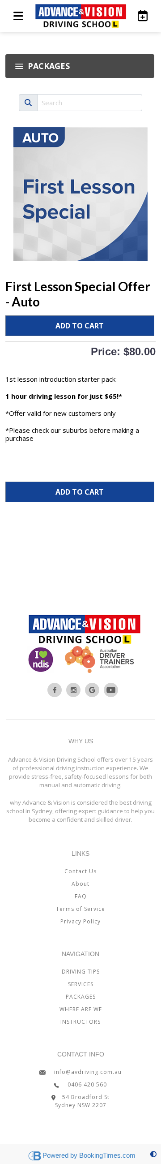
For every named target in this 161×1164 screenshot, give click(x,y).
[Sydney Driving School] (54, 690)
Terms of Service (80, 909)
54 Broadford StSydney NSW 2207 (82, 1101)
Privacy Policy (80, 921)
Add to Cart (79, 326)
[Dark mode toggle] (153, 1154)
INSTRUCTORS (80, 1022)
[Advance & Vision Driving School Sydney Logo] (80, 16)
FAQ (81, 896)
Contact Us (80, 871)
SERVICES (80, 984)
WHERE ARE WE (80, 1009)
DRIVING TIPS (81, 971)
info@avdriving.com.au (87, 1072)
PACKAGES (81, 996)
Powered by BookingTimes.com (89, 1155)
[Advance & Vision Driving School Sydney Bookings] (141, 16)
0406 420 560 (86, 1084)
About (80, 884)
